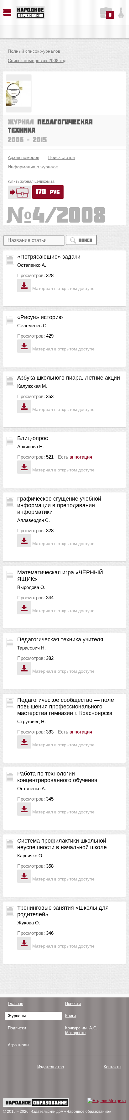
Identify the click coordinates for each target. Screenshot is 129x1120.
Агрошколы (18, 1045)
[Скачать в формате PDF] (24, 285)
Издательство (50, 1067)
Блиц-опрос (32, 438)
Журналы (17, 1015)
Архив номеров (23, 157)
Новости (73, 1003)
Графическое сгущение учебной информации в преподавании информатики (59, 505)
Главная (15, 1003)
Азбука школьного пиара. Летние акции (68, 378)
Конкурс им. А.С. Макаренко (81, 1030)
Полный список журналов (34, 51)
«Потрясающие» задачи (48, 257)
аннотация (81, 457)
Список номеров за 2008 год (37, 60)
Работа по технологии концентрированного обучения (57, 776)
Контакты (112, 1067)
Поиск (85, 240)
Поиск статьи (61, 157)
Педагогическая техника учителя (60, 639)
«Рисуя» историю (40, 317)
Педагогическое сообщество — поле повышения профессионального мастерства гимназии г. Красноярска (65, 706)
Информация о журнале (33, 166)
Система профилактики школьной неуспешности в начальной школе (62, 844)
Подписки (17, 1028)
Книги (70, 1015)
